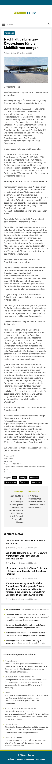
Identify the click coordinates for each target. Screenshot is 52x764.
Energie (23, 478)
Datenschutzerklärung (25, 759)
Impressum (40, 759)
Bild (14, 478)
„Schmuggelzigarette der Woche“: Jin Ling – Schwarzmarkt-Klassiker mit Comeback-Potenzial (26, 571)
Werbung (10, 759)
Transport (24, 482)
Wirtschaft (9, 33)
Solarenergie (11, 482)
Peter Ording (11, 53)
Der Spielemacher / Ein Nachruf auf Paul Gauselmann (27, 610)
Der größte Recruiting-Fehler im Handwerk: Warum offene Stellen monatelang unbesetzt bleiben (26, 556)
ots (10, 472)
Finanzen (34, 478)
